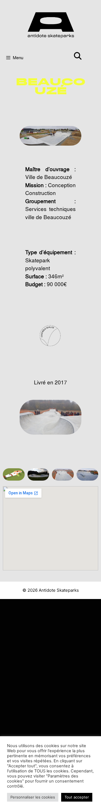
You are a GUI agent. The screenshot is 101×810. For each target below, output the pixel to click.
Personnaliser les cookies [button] (32, 797)
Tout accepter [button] (77, 797)
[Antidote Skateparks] (50, 24)
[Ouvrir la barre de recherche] (78, 55)
